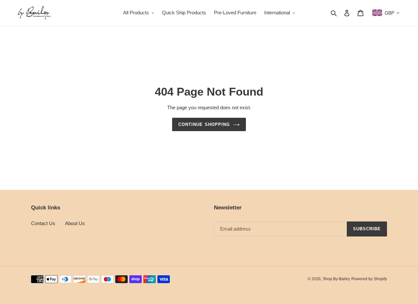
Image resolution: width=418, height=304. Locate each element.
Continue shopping (204, 124)
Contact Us (43, 223)
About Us (75, 223)
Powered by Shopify (369, 279)
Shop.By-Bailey (336, 279)
